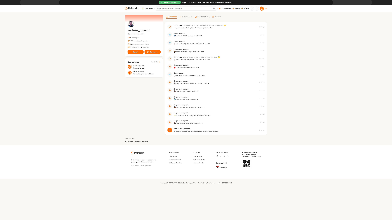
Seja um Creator (198, 163)
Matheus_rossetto (141, 141)
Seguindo (145, 47)
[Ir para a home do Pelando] (131, 8)
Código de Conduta (175, 163)
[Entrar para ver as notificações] (257, 9)
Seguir (135, 52)
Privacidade (173, 156)
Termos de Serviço (175, 159)
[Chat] (252, 9)
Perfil (131, 141)
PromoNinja (223, 167)
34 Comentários (203, 17)
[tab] (171, 17)
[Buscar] (214, 8)
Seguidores (134, 47)
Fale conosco (197, 156)
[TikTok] (228, 156)
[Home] (126, 141)
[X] (225, 156)
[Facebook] (221, 156)
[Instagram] (218, 156)
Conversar (154, 52)
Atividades (173, 17)
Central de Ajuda (199, 159)
